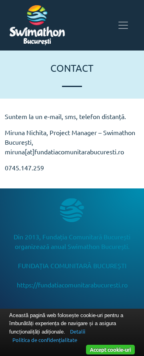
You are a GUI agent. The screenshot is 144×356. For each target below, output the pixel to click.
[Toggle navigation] (123, 25)
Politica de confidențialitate (44, 339)
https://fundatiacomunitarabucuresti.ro (72, 285)
